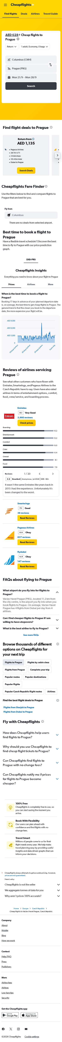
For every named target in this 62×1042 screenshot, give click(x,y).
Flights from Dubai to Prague (18, 711)
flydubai (21, 552)
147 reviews (23, 561)
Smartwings (23, 503)
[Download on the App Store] (29, 1015)
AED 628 (11, 35)
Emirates (21, 408)
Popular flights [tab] (12, 684)
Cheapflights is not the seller (20, 884)
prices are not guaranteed (15, 875)
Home (16, 908)
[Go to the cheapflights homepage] (22, 4)
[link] (26, 170)
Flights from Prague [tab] (15, 669)
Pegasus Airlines (25, 527)
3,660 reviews (25, 417)
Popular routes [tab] (12, 677)
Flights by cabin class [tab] (38, 662)
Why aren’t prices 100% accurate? (23, 895)
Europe (25, 908)
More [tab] (50, 284)
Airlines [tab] (31, 284)
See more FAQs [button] (31, 635)
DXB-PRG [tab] (31, 259)
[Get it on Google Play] (10, 1015)
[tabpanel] (31, 327)
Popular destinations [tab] (35, 677)
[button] (5, 4)
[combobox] (34, 215)
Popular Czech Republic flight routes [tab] (23, 691)
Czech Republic (38, 908)
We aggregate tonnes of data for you (24, 890)
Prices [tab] (11, 284)
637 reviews (23, 537)
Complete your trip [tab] (39, 669)
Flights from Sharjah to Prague (18, 707)
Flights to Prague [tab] (13, 662)
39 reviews (23, 513)
